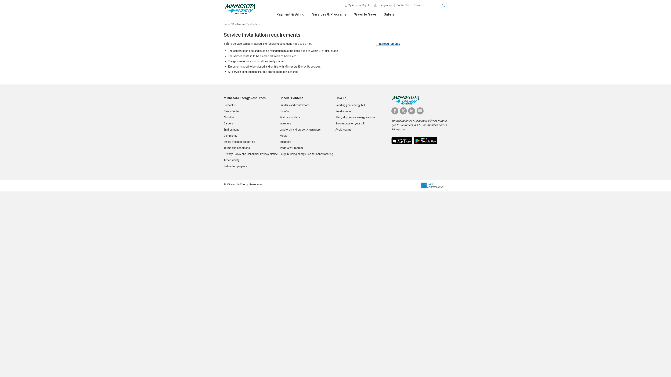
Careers (228, 123)
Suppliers (285, 141)
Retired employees (235, 166)
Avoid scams (343, 129)
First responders (290, 117)
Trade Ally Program (291, 148)
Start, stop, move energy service (355, 117)
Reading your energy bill (350, 105)
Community (230, 135)
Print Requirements (388, 43)
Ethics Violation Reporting (239, 141)
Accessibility (232, 160)
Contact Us (402, 5)
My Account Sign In (359, 5)
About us (229, 117)
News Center (232, 111)
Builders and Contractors (246, 24)
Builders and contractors (294, 105)
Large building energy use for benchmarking (306, 154)
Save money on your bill (350, 123)
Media (283, 135)
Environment (231, 129)
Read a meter (344, 111)
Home (227, 24)
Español (284, 111)
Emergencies (385, 5)
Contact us (230, 105)
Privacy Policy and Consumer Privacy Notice (251, 154)
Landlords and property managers (300, 129)
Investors (285, 123)
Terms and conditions (237, 148)
